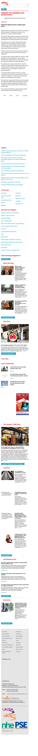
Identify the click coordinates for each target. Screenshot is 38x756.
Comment (25, 95)
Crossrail (3, 229)
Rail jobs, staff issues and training (10, 213)
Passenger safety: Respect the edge (10, 182)
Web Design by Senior (7, 731)
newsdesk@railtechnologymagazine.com (17, 694)
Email (10, 95)
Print (5, 95)
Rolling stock (4, 237)
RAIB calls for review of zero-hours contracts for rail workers (14, 174)
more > (17, 281)
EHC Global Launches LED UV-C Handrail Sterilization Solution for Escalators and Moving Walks (13, 159)
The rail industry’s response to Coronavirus (12, 170)
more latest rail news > (8, 317)
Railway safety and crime (7, 215)
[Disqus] (15, 122)
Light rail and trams (6, 245)
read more (4, 570)
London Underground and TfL (8, 231)
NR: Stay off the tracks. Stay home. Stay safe (13, 163)
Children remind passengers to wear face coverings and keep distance (14, 151)
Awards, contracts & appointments (10, 250)
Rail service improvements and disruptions (12, 223)
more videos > (6, 259)
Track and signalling (6, 221)
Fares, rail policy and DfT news (9, 226)
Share (17, 95)
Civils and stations (6, 218)
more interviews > (6, 623)
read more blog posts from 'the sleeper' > (13, 464)
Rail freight (4, 247)
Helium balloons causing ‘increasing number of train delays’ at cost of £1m (14, 178)
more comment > (6, 555)
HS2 (2, 234)
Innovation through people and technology (12, 184)
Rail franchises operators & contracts (11, 239)
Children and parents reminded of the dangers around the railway (13, 167)
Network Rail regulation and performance (12, 242)
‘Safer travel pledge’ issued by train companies (13, 155)
